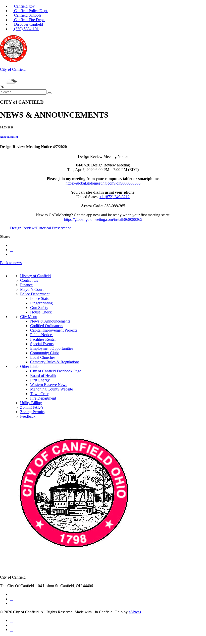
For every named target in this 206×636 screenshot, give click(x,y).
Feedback (27, 416)
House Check (41, 312)
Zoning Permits (32, 412)
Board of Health (43, 375)
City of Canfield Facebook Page (55, 371)
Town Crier (39, 394)
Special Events (42, 344)
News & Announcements (50, 321)
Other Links (29, 366)
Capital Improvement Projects (53, 330)
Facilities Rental (43, 339)
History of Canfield (35, 276)
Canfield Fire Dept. (29, 20)
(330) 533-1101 (26, 29)
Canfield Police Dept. (30, 11)
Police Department (34, 294)
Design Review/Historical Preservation (41, 228)
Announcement (9, 136)
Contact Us (29, 280)
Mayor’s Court (31, 289)
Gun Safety (39, 307)
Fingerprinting (41, 303)
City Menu (28, 316)
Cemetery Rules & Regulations (54, 362)
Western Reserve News (48, 384)
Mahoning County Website (51, 389)
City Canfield (13, 69)
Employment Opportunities (51, 348)
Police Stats (39, 298)
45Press (135, 612)
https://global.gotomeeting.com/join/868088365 (103, 183)
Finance (26, 285)
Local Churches (42, 357)
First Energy (40, 380)
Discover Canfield (28, 24)
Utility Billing (31, 403)
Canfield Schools (27, 15)
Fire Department (43, 398)
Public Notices (41, 335)
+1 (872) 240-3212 (114, 197)
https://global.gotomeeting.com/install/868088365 (103, 219)
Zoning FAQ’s (31, 407)
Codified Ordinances (46, 326)
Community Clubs (44, 353)
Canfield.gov (24, 6)
